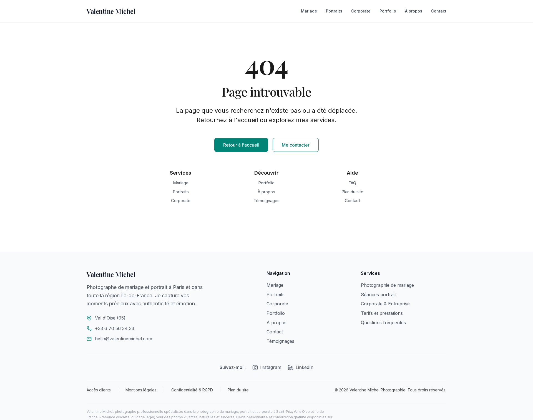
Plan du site (352, 191)
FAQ (352, 182)
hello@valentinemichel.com (123, 338)
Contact (438, 11)
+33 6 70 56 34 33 (114, 328)
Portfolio (387, 11)
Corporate (361, 11)
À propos (413, 11)
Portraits (334, 11)
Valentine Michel (111, 11)
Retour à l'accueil (241, 145)
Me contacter (296, 145)
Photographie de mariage (387, 285)
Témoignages (266, 200)
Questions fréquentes (383, 322)
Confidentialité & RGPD (192, 390)
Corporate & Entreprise (385, 303)
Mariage (309, 11)
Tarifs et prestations (382, 313)
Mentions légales (141, 390)
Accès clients (99, 390)
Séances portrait (378, 294)
